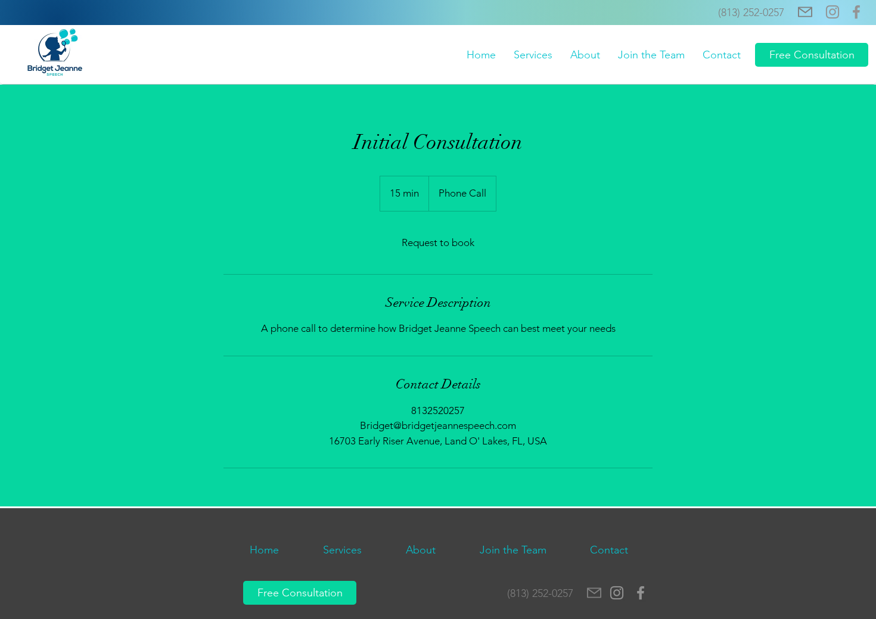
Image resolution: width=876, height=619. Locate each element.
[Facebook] (856, 12)
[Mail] (805, 12)
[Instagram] (832, 12)
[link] (438, 243)
